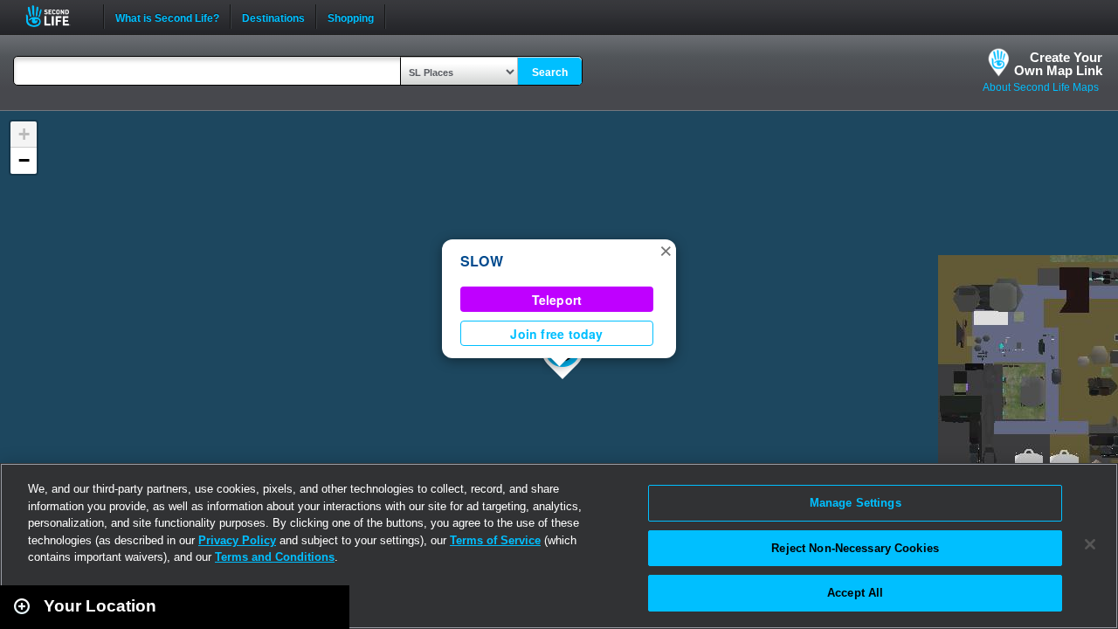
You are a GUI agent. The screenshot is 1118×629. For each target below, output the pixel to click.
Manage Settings (855, 502)
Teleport (557, 299)
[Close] (1090, 544)
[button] (665, 249)
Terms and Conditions (275, 556)
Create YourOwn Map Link (1058, 64)
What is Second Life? (167, 16)
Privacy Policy (237, 540)
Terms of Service (495, 540)
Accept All (855, 592)
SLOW (481, 261)
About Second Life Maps (1041, 87)
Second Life (57, 16)
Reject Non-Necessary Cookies (855, 548)
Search (550, 72)
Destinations (273, 16)
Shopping (351, 16)
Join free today (556, 333)
